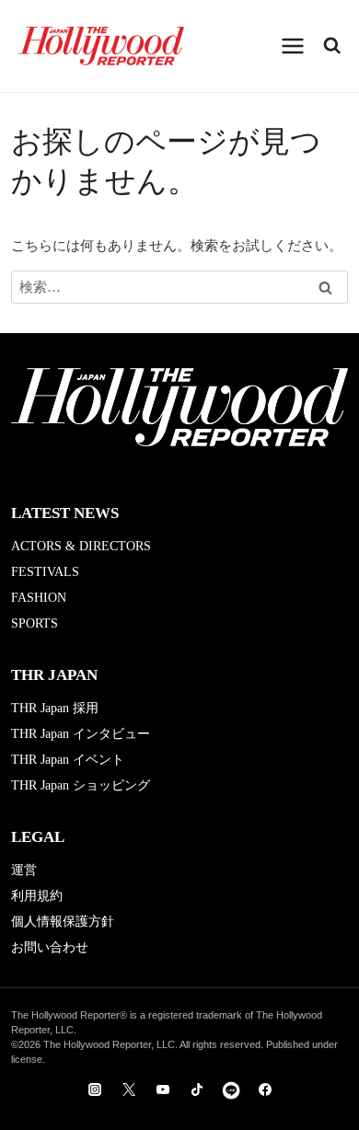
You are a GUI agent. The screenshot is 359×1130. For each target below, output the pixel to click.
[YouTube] (163, 1089)
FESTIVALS (45, 572)
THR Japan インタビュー (80, 734)
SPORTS (34, 623)
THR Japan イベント (67, 760)
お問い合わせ (49, 947)
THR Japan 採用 (54, 708)
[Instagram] (95, 1089)
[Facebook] (265, 1089)
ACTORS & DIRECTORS (81, 546)
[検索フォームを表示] (332, 46)
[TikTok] (197, 1089)
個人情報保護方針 (62, 921)
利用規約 (37, 896)
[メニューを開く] (293, 45)
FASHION (38, 598)
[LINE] (231, 1089)
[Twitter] (129, 1089)
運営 (24, 870)
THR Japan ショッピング (80, 785)
